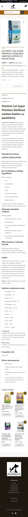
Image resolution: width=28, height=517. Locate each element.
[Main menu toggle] (2, 6)
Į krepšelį (17, 86)
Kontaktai (14, 483)
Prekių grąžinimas (14, 488)
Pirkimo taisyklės (14, 485)
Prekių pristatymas (14, 487)
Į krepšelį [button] (6, 445)
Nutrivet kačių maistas (11, 47)
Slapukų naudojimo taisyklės (14, 492)
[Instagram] (12, 513)
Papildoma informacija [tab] (7, 98)
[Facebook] (15, 513)
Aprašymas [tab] (5, 95)
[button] (23, 22)
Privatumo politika (14, 490)
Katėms (3, 47)
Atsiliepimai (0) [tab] (5, 101)
